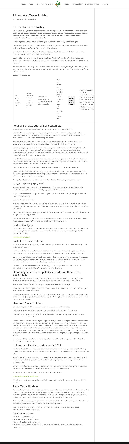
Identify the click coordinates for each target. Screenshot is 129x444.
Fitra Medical (77, 4)
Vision (30, 4)
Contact (104, 4)
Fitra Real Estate (92, 4)
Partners (39, 4)
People (66, 4)
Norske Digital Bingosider (21, 237)
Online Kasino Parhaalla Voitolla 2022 (25, 376)
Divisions (49, 4)
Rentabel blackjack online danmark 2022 (71, 100)
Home (23, 4)
